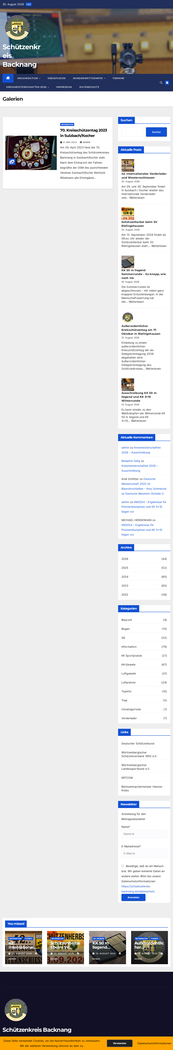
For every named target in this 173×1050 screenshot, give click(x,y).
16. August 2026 (106, 953)
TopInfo (126, 691)
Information (67, 124)
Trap (124, 700)
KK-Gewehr (128, 664)
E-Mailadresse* (131, 846)
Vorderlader (129, 718)
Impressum (64, 87)
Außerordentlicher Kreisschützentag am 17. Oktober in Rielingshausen (140, 329)
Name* (125, 826)
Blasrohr (126, 620)
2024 (124, 576)
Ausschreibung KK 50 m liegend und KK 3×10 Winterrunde (139, 396)
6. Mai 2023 (70, 142)
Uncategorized (131, 709)
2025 (124, 567)
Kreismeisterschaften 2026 (26, 87)
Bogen (125, 628)
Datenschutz (89, 87)
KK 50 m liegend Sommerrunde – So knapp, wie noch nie (143, 274)
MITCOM (127, 777)
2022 (124, 594)
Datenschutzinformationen (154, 1043)
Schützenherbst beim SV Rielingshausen (65, 947)
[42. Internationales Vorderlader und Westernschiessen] (127, 165)
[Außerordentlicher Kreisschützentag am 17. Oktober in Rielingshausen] (127, 317)
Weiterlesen (136, 197)
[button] (161, 82)
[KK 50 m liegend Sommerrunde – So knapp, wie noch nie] (127, 262)
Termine (118, 78)
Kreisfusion (57, 78)
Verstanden (119, 1043)
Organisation (28, 78)
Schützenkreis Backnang (37, 1029)
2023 (124, 585)
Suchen (126, 120)
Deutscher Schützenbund (137, 743)
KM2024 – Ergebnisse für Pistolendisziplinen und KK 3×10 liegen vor (143, 506)
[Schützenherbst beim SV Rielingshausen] (127, 213)
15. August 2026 (148, 953)
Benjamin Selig (130, 461)
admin (86, 142)
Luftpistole (128, 682)
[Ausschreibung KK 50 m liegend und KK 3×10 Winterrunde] (127, 384)
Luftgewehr (128, 673)
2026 (124, 558)
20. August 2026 (22, 953)
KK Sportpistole (131, 655)
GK (123, 637)
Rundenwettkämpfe (88, 78)
